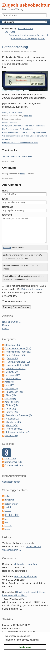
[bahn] (3, 496)
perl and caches (25, 28)
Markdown (7, 248)
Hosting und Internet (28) (18, 365)
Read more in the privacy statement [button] (21, 640)
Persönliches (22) (14, 429)
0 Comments (17, 112)
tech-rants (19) (13, 375)
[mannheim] (3, 525)
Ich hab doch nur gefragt (25, 564)
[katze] (3, 519)
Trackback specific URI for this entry (17, 156)
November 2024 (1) (11, 322)
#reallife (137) (12, 402)
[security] (3, 529)
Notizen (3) (10, 398)
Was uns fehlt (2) (14, 378)
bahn (26, 116)
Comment (7, 215)
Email (5, 199)
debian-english (11, 504)
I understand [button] (25, 647)
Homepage (7, 207)
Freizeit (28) (12, 412)
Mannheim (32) (13, 422)
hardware (8, 511)
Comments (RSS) (13, 462)
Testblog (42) (11, 435)
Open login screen (11, 482)
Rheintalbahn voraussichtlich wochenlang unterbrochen (24, 132)
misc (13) (9, 385)
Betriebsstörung (15, 47)
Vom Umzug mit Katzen (25, 576)
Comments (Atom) (14, 465)
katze (6, 519)
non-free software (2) (16, 368)
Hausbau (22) (12, 419)
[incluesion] (3, 515)
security (7, 529)
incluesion (12, 515)
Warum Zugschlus (9, 122)
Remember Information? (16, 301)
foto (30, 116)
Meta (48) (9, 382)
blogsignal (6, 112)
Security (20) (12, 372)
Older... (5, 328)
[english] (3, 507)
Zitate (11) (11, 395)
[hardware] (3, 510)
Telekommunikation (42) (17, 432)
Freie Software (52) (15, 355)
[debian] (3, 500)
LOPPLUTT (11, 32)
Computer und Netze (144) (18, 348)
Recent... (6, 325)
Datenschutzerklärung (32, 289)
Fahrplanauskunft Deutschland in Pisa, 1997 (20, 143)
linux (6, 522)
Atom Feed (10, 458)
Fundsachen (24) (14, 392)
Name (5, 191)
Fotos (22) (11, 409)
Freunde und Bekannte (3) (19, 415)
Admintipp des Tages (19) (18, 352)
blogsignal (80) (12, 345)
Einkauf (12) (12, 405)
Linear (22, 173)
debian (9, 500)
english (8, 507)
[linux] (3, 522)
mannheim (8, 526)
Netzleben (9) (11, 388)
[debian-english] (3, 504)
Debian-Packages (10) (19, 362)
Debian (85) (12, 358)
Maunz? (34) (12, 425)
